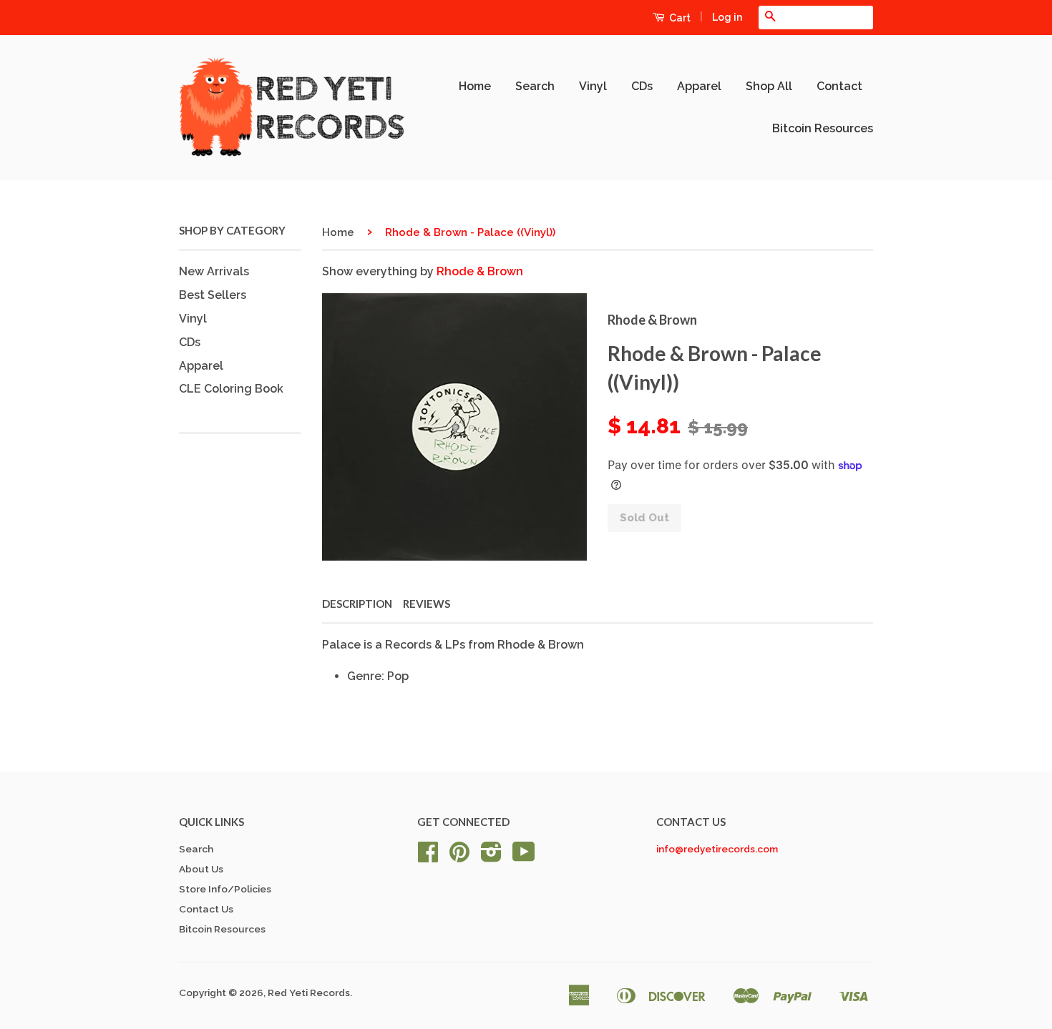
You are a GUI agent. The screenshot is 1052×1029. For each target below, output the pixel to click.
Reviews (426, 603)
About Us (201, 869)
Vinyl (593, 86)
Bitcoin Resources (822, 128)
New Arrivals (214, 271)
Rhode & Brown (480, 271)
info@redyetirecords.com (717, 849)
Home (475, 86)
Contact (839, 86)
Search (535, 86)
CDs (642, 86)
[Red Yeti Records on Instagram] (491, 856)
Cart (679, 18)
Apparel (699, 86)
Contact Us (206, 909)
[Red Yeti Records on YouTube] (523, 856)
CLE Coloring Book (231, 388)
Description (357, 603)
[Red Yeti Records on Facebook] (428, 856)
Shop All (769, 86)
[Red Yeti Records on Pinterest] (459, 856)
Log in (727, 17)
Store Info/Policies (225, 889)
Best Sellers (212, 295)
